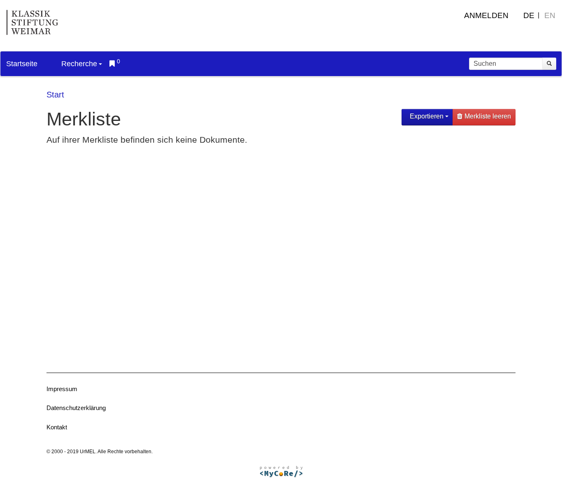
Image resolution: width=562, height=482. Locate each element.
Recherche (79, 64)
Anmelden (486, 15)
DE (528, 15)
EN (549, 15)
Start (55, 94)
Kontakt (56, 427)
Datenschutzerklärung (76, 407)
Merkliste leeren (487, 116)
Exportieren (426, 116)
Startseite (21, 64)
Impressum (61, 388)
